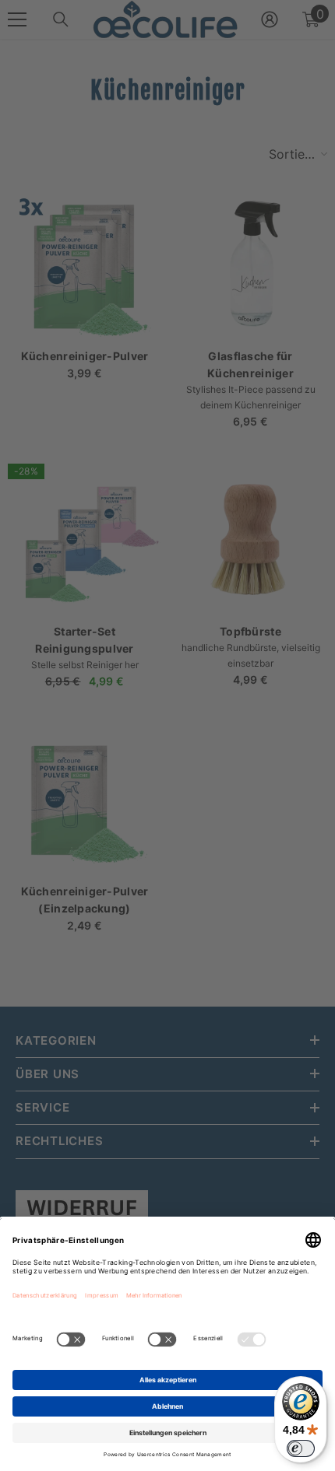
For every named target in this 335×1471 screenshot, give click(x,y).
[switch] (301, 1448)
